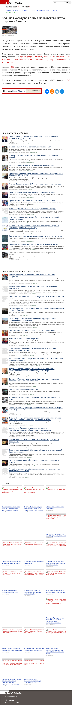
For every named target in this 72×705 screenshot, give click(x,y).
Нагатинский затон (23, 60)
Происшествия (43, 10)
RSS (17, 702)
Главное (8, 10)
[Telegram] (57, 91)
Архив (15, 10)
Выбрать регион (9, 700)
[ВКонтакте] (47, 91)
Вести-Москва (18, 91)
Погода (32, 10)
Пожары (54, 10)
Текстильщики (63, 57)
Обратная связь (9, 699)
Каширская (61, 60)
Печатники (6, 60)
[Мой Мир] (62, 91)
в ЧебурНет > (10, 12)
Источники (24, 10)
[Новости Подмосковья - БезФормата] (11, 2)
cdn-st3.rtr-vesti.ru (9, 35)
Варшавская (7, 62)
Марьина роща (25, 57)
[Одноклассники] (52, 91)
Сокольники (49, 57)
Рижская (38, 57)
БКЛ (12, 67)
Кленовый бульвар (44, 60)
